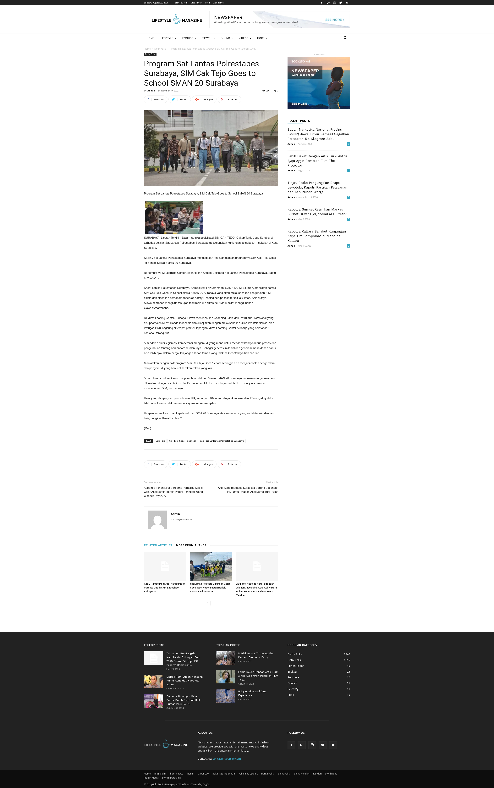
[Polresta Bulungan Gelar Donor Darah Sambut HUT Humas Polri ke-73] (153, 701)
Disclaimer (196, 2)
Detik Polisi (160, 48)
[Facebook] (322, 2)
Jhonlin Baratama (171, 777)
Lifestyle (166, 38)
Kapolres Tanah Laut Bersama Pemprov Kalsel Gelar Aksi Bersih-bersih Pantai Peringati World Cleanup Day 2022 (173, 492)
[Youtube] (347, 2)
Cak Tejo (160, 440)
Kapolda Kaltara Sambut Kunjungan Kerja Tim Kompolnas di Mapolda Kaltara (317, 236)
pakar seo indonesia (223, 773)
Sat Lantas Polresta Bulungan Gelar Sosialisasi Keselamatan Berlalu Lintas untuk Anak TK (210, 587)
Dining (225, 38)
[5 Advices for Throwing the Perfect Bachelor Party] (225, 658)
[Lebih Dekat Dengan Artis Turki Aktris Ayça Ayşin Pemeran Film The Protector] (225, 676)
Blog (207, 2)
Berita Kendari (302, 773)
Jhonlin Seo (331, 773)
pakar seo (203, 773)
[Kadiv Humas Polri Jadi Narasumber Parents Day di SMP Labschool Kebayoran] (165, 566)
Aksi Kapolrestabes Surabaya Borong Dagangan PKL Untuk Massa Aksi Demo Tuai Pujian (248, 490)
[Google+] (328, 2)
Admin (151, 90)
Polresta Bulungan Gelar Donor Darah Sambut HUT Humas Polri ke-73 (183, 700)
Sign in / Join (181, 2)
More (261, 38)
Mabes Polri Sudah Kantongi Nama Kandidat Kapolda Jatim (184, 680)
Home (150, 38)
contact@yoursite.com (227, 758)
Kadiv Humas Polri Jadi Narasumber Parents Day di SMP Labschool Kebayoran (164, 587)
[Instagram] (334, 2)
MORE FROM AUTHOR (191, 545)
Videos (243, 38)
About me (218, 2)
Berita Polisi (267, 773)
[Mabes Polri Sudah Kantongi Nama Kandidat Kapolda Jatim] (153, 681)
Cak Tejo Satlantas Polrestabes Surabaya (222, 440)
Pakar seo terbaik (248, 773)
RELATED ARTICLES (158, 545)
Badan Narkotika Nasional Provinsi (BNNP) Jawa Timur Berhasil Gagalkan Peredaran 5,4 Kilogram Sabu (318, 134)
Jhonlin (190, 773)
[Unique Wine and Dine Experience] (225, 696)
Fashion (188, 38)
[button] (345, 38)
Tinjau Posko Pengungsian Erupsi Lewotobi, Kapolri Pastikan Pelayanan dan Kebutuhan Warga (317, 187)
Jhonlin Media (151, 777)
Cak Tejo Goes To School (182, 440)
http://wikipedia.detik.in (181, 519)
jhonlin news (176, 773)
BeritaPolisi (284, 773)
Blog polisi (160, 773)
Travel (207, 38)
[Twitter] (341, 2)
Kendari (317, 773)
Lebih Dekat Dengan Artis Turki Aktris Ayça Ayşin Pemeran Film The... (258, 675)
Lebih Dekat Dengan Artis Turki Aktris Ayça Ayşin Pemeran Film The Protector (317, 160)
